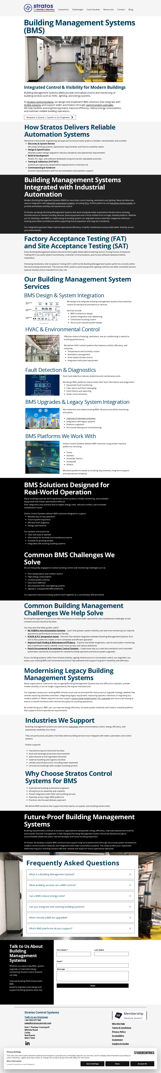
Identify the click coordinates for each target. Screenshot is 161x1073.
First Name (61, 950)
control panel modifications (84, 698)
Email (59, 961)
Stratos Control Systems (40, 101)
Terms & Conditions (121, 1027)
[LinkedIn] (27, 1043)
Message (61, 969)
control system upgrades (99, 105)
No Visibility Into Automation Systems (46, 630)
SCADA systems (32, 105)
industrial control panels (121, 203)
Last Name (99, 950)
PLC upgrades (104, 698)
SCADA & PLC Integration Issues (43, 636)
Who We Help (118, 1023)
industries (73, 726)
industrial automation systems (60, 203)
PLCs (87, 203)
